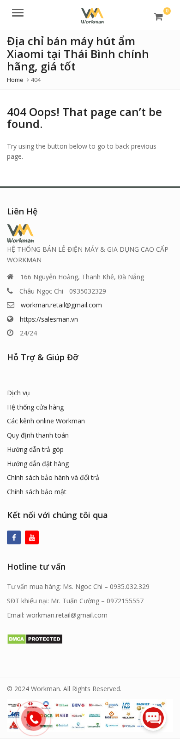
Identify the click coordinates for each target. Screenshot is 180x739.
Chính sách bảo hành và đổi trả (53, 477)
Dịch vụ (18, 392)
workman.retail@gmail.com (61, 304)
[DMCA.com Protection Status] (35, 638)
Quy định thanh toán (38, 435)
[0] (158, 16)
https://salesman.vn (49, 319)
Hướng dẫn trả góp (35, 449)
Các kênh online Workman (46, 420)
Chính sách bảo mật (36, 491)
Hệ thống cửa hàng (35, 407)
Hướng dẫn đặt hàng (38, 463)
